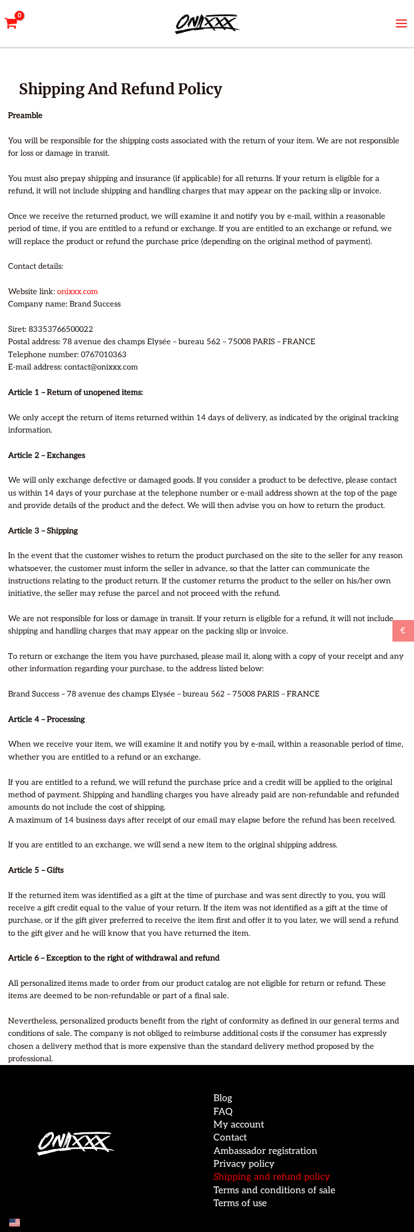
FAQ (222, 1111)
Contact (230, 1137)
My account (238, 1124)
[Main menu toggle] (401, 23)
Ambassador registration (265, 1151)
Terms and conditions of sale (274, 1190)
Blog (222, 1098)
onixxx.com (77, 291)
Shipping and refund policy (271, 1176)
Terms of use (240, 1203)
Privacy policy (243, 1164)
